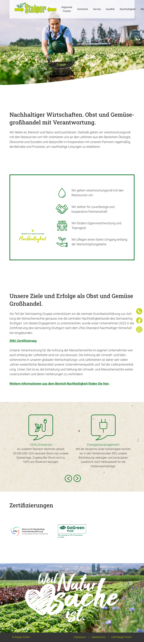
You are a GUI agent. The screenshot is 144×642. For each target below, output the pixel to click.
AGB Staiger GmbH (121, 637)
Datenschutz (99, 637)
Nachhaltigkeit (128, 9)
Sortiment (82, 9)
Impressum (80, 637)
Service (97, 9)
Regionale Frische (66, 9)
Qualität (110, 9)
